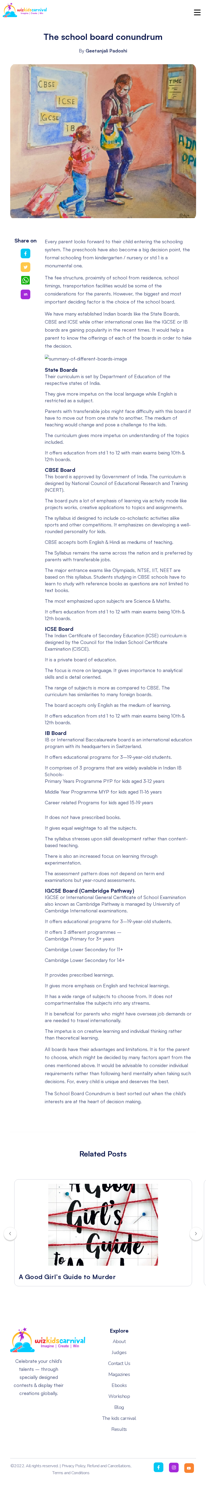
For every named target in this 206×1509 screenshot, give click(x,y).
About (119, 1341)
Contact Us (119, 1363)
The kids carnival (119, 1418)
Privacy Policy (73, 1466)
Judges (119, 1352)
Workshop (119, 1396)
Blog (119, 1407)
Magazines (119, 1374)
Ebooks (119, 1385)
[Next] (196, 1233)
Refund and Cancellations (109, 1466)
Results (119, 1429)
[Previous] (10, 1233)
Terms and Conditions (70, 1473)
